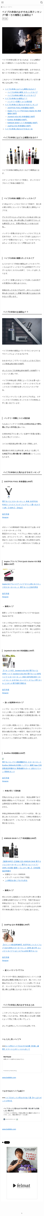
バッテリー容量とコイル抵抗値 (19, 102)
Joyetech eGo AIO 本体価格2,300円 (21, 117)
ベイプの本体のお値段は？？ (16, 98)
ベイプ (7, 1142)
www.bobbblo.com (9, 1077)
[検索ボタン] (41, 2)
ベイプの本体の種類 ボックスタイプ (21, 95)
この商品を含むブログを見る (16, 880)
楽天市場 (5, 514)
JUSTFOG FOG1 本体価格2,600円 (20, 108)
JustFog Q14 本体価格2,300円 (19, 126)
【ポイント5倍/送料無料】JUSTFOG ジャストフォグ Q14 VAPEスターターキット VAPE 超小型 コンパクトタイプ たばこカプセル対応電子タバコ (22, 948)
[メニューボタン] (2, 2)
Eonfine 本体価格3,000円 (17, 120)
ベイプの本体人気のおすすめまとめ (19, 129)
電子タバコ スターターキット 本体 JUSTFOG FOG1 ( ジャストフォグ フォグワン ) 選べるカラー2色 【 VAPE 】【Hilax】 (21, 504)
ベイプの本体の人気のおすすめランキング (21, 105)
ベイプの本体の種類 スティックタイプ (22, 92)
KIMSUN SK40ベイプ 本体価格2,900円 (22, 123)
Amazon (5, 517)
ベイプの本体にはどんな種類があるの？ (20, 89)
